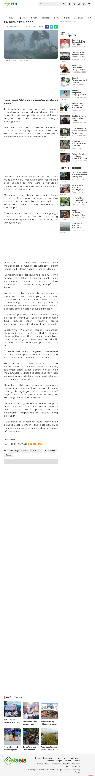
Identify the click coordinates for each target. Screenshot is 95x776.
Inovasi (57, 18)
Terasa (26, 450)
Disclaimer (56, 764)
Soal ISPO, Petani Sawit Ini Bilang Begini (79, 118)
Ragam (59, 760)
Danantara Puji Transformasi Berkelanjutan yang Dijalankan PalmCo (79, 57)
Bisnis (67, 18)
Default (77, 760)
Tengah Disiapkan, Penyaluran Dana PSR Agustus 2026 (79, 214)
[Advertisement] (31, 80)
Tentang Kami (43, 764)
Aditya (77, 772)
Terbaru (9, 18)
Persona (50, 760)
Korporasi (45, 18)
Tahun (52, 450)
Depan (8, 455)
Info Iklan (76, 766)
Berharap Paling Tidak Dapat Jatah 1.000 (49, 724)
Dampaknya (14, 450)
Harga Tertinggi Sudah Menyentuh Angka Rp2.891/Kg (30, 749)
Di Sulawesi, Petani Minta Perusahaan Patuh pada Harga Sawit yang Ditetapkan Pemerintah (79, 178)
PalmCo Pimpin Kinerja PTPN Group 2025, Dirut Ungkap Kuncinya (79, 157)
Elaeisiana (78, 18)
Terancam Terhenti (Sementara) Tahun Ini (49, 749)
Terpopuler (22, 18)
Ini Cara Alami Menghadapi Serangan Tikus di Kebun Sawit (79, 201)
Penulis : (37, 26)
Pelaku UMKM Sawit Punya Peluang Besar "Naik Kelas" (78, 188)
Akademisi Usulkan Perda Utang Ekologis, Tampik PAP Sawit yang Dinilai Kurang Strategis (79, 70)
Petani (34, 18)
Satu (35, 450)
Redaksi (66, 764)
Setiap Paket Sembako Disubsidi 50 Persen (12, 722)
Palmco (68, 760)
